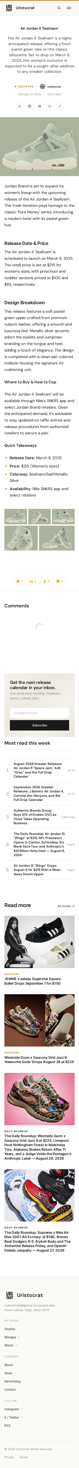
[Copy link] (60, 106)
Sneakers (26, 86)
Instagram (11, 1409)
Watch (8, 1345)
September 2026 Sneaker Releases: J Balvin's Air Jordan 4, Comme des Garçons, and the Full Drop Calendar (39, 793)
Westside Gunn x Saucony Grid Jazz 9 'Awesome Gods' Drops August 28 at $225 (39, 1059)
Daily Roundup (16, 1131)
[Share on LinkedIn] (29, 106)
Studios (9, 1329)
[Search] (59, 8)
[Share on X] (19, 106)
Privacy (9, 1457)
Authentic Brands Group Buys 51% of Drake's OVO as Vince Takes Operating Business (35, 817)
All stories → (66, 906)
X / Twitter (11, 1417)
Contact (10, 1389)
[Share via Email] (49, 106)
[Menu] (70, 8)
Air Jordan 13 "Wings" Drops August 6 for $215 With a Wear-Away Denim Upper (38, 869)
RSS (7, 1425)
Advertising (12, 1381)
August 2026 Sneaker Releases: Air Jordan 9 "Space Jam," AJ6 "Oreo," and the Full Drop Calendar (38, 770)
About (8, 1365)
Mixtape (10, 1337)
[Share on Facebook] (39, 106)
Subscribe (39, 725)
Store (8, 1373)
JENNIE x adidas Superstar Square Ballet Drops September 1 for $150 (32, 981)
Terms (23, 1457)
